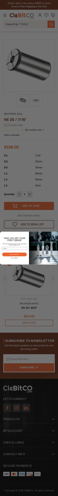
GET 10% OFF (14, 254)
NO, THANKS (14, 257)
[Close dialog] (56, 233)
